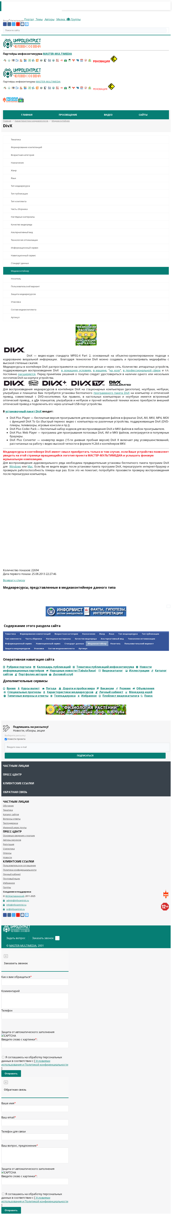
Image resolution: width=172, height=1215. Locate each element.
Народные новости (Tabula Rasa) (73, 670)
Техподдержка (65, 696)
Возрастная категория (22, 154)
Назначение (17, 162)
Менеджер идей (140, 692)
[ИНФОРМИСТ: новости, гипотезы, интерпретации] (86, 615)
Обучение (8, 805)
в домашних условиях (76, 370)
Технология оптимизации (24, 239)
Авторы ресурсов (12, 839)
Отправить (11, 1073)
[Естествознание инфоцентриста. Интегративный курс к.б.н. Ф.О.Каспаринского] (9, 61)
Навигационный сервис (23, 255)
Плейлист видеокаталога (120, 696)
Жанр (14, 170)
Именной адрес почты (15, 827)
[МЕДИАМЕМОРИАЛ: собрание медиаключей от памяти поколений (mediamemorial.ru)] (86, 61)
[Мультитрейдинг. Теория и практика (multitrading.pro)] (5, 61)
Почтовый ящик (11, 878)
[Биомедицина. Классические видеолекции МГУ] (33, 61)
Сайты (143, 114)
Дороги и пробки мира (79, 688)
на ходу (115, 370)
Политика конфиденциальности (19, 869)
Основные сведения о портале (19, 835)
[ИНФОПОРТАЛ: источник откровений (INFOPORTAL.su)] (17, 61)
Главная (26, 114)
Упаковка (16, 301)
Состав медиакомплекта (23, 309)
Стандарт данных (20, 263)
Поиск (148, 696)
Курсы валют (30, 688)
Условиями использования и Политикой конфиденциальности (34, 1062)
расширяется (26, 374)
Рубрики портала (19, 667)
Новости (7, 857)
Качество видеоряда (21, 224)
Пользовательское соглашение (19, 865)
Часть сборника (19, 209)
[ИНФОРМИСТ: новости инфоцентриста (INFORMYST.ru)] (13, 61)
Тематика (16, 139)
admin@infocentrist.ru (17, 900)
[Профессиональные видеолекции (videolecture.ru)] (45, 61)
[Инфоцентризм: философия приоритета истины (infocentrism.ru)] (49, 61)
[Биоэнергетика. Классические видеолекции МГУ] (25, 61)
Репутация (8, 844)
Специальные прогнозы (24, 692)
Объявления (145, 688)
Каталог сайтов (11, 814)
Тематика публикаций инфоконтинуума (105, 667)
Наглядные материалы (23, 216)
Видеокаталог (112, 670)
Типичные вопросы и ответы (27, 696)
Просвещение (68, 114)
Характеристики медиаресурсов (70, 692)
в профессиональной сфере (142, 370)
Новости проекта (16, 739)
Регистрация (17, 20)
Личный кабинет (111, 692)
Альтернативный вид (22, 232)
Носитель (16, 278)
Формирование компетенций (26, 147)
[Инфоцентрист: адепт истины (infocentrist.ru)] (53, 61)
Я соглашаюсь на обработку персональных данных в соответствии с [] (34, 1062)
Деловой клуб (63, 674)
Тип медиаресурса (20, 185)
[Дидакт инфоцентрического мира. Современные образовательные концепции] (41, 61)
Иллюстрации (139, 670)
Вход (6, 20)
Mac (30, 466)
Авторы (49, 19)
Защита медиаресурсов (23, 294)
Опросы (7, 853)
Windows (15, 466)
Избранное (89, 696)
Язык (13, 178)
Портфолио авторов (33, 674)
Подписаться (85, 755)
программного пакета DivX (112, 393)
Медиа (61, 19)
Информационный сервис (24, 247)
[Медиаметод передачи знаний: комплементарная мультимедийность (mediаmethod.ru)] (82, 61)
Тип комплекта (18, 201)
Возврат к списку (14, 580)
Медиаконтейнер (20, 270)
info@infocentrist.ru (16, 904)
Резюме (125, 688)
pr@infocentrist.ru (15, 909)
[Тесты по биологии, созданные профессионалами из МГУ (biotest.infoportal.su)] (90, 61)
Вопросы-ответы (11, 818)
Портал (29, 19)
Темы (39, 19)
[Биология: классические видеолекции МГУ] (29, 61)
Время (11, 688)
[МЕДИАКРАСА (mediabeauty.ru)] (61, 61)
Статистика (9, 848)
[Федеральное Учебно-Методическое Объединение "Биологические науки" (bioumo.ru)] (70, 61)
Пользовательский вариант (25, 286)
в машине (100, 370)
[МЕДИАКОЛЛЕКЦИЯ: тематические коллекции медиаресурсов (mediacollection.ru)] (57, 61)
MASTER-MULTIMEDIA (22, 945)
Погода (51, 688)
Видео (108, 114)
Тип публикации (19, 193)
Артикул (15, 317)
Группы (75, 19)
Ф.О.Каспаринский (14, 896)
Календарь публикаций (54, 667)
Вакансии (107, 688)
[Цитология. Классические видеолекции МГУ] (37, 61)
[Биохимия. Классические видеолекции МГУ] (21, 61)
